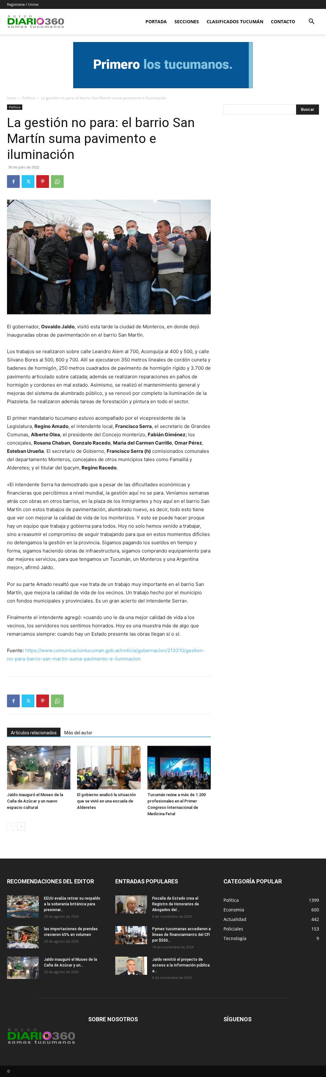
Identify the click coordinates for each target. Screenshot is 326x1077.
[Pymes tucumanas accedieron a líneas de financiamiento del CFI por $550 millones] (131, 935)
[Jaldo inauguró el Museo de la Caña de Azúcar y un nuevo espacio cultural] (38, 767)
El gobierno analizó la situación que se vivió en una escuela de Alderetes (106, 801)
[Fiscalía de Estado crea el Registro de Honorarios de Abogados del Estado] (131, 904)
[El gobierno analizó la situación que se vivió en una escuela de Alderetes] (108, 767)
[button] (311, 22)
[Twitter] (28, 181)
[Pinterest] (42, 181)
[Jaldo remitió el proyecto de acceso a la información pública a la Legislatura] (131, 965)
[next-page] (21, 827)
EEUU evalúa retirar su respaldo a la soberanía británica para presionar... (72, 904)
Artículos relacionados (34, 732)
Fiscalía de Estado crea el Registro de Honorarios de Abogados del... (175, 904)
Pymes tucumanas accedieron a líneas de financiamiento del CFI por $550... (181, 935)
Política (28, 98)
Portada (156, 21)
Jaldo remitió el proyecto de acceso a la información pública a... (181, 965)
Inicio (11, 98)
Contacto (283, 21)
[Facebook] (13, 181)
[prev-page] (11, 827)
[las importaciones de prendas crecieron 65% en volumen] (23, 937)
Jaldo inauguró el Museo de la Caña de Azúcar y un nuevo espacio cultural (35, 801)
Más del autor (78, 732)
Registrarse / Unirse (23, 4)
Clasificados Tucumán (235, 21)
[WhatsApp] (57, 181)
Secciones (186, 21)
